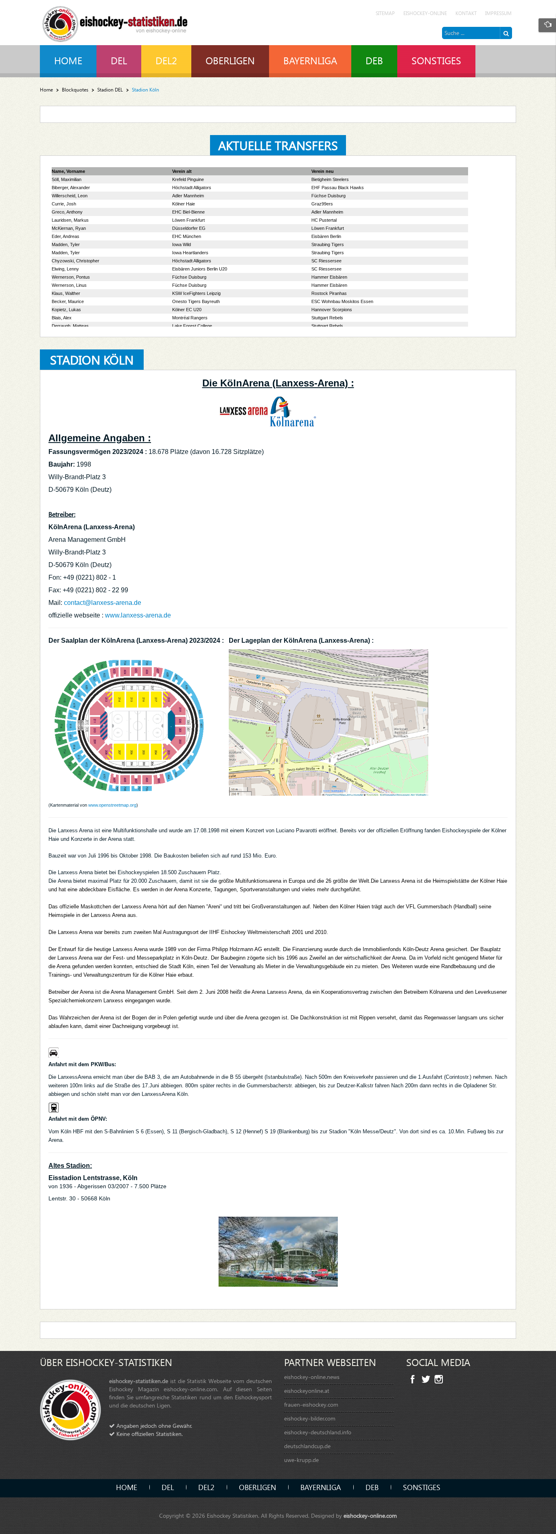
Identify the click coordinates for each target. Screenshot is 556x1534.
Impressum (498, 13)
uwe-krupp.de (301, 1460)
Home (46, 90)
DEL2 (206, 1487)
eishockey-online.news (311, 1377)
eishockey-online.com (370, 1515)
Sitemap (385, 13)
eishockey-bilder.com (309, 1418)
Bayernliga (320, 1487)
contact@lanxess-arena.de (102, 602)
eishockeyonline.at (306, 1390)
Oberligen (257, 1487)
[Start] (506, 33)
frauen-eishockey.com (311, 1404)
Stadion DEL (110, 90)
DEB (372, 1487)
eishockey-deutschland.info (317, 1432)
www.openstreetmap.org (112, 805)
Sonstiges (421, 1487)
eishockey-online (425, 13)
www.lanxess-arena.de (139, 615)
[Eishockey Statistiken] (115, 22)
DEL (168, 1487)
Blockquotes (75, 90)
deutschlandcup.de (307, 1446)
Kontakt (466, 13)
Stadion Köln (92, 359)
